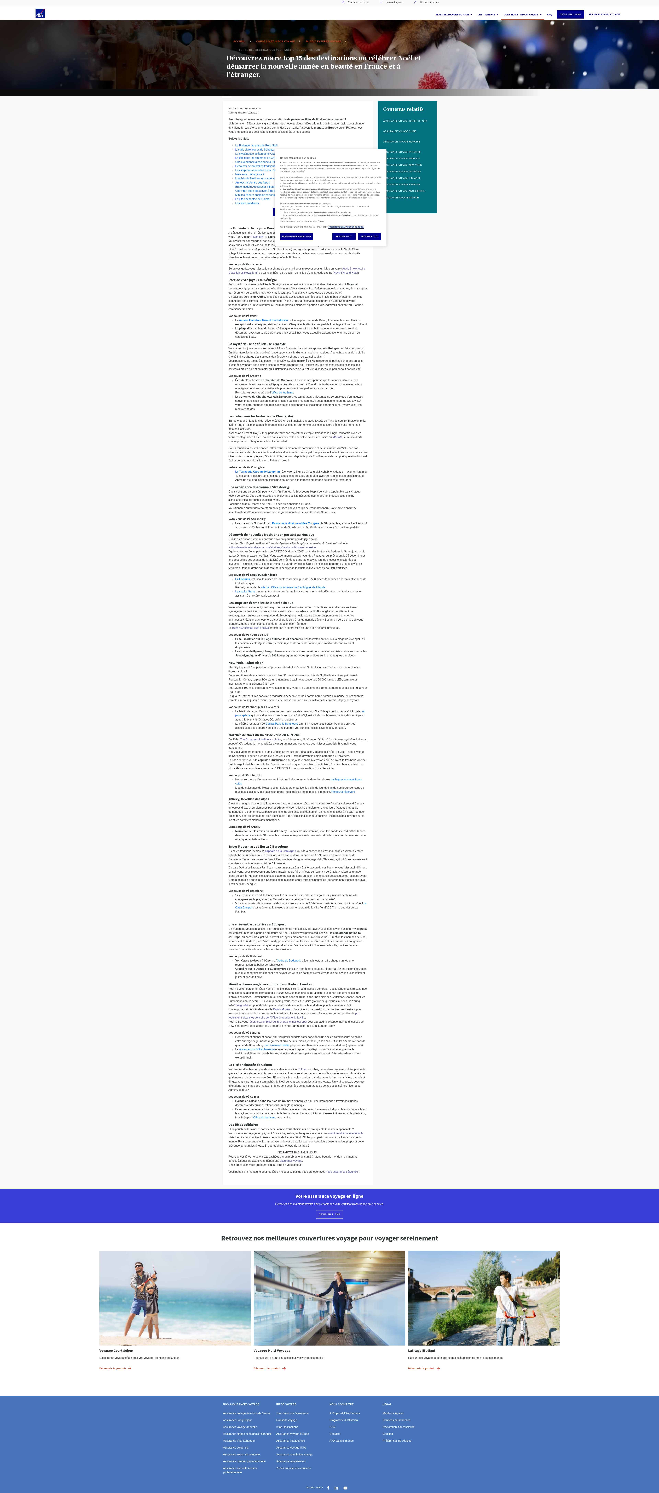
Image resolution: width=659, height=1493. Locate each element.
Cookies (388, 1433)
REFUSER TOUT (344, 236)
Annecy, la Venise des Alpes (252, 182)
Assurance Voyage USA (291, 1447)
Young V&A (241, 1005)
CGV (333, 1427)
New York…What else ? (249, 174)
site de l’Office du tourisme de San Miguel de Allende (293, 587)
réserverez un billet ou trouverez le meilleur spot (278, 1021)
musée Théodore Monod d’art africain (264, 320)
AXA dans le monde (342, 1440)
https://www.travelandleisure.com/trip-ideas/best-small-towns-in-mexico (273, 547)
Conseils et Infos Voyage (521, 14)
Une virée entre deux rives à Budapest (258, 190)
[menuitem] (355, 3)
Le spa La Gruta (245, 591)
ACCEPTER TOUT (370, 236)
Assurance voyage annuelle (240, 1427)
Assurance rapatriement (290, 1461)
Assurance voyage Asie (290, 1440)
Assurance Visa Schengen (239, 1440)
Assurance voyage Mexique (401, 158)
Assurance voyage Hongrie (401, 141)
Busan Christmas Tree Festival (251, 627)
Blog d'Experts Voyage (323, 41)
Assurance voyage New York (402, 165)
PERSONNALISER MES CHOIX (296, 236)
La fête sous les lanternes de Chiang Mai (260, 157)
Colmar (302, 1069)
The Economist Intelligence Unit (259, 739)
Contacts (335, 1433)
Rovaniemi (257, 236)
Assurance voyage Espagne (401, 184)
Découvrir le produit (112, 1368)
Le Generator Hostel (277, 1045)
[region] (330, 197)
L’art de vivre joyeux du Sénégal (254, 149)
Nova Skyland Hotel (346, 272)
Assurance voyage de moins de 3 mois (246, 1413)
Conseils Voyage (286, 1420)
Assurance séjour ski (235, 1447)
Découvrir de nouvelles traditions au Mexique (262, 166)
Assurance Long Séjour (237, 1420)
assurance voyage (291, 1160)
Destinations (486, 14)
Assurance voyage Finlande (402, 178)
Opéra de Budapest (288, 960)
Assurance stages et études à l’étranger (247, 1433)
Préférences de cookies (397, 1440)
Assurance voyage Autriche (402, 171)
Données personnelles (396, 1420)
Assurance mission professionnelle (244, 1461)
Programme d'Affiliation (344, 1420)
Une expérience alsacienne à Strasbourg (260, 162)
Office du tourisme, (264, 1117)
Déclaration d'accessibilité (399, 1427)
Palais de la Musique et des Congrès (295, 523)
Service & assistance (604, 14)
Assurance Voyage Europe (292, 1433)
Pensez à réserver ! (343, 791)
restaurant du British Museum (257, 1049)
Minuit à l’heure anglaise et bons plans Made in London (269, 194)
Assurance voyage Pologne (402, 152)
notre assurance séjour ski (342, 1171)
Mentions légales (393, 1413)
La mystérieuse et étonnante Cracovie (258, 153)
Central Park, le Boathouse (281, 723)
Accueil (239, 41)
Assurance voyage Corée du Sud (405, 121)
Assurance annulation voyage (294, 1454)
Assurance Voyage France (401, 197)
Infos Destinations (287, 1427)
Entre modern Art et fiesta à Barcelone (258, 186)
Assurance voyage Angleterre (404, 191)
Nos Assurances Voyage (453, 14)
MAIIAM (337, 437)
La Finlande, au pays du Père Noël (256, 145)
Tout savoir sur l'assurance (292, 1413)
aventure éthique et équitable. (346, 1133)
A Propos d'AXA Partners (345, 1413)
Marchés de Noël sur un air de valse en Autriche (264, 178)
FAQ (549, 14)
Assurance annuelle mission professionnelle (240, 1470)
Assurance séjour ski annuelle (241, 1454)
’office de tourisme (282, 392)
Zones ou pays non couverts (293, 1468)
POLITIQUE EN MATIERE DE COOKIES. (346, 227)
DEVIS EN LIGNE (570, 14)
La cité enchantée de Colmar (252, 199)
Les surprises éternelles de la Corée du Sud (262, 170)
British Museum (282, 1009)
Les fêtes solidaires (247, 203)
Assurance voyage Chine (399, 131)
